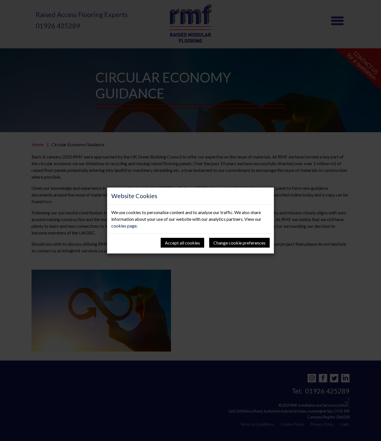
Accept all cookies (182, 242)
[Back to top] (15, 425)
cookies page (124, 225)
